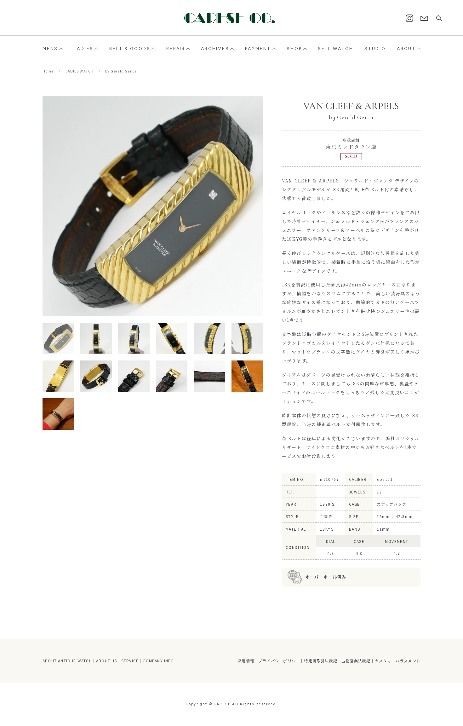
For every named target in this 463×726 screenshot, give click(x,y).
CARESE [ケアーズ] (231, 18)
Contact (424, 18)
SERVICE (130, 660)
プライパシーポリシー (279, 660)
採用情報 (245, 660)
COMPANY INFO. (159, 660)
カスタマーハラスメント (397, 660)
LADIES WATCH (80, 70)
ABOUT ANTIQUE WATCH (67, 660)
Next (208, 206)
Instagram (409, 18)
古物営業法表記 (355, 660)
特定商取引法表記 (320, 660)
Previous (98, 206)
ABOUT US (106, 660)
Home (48, 70)
